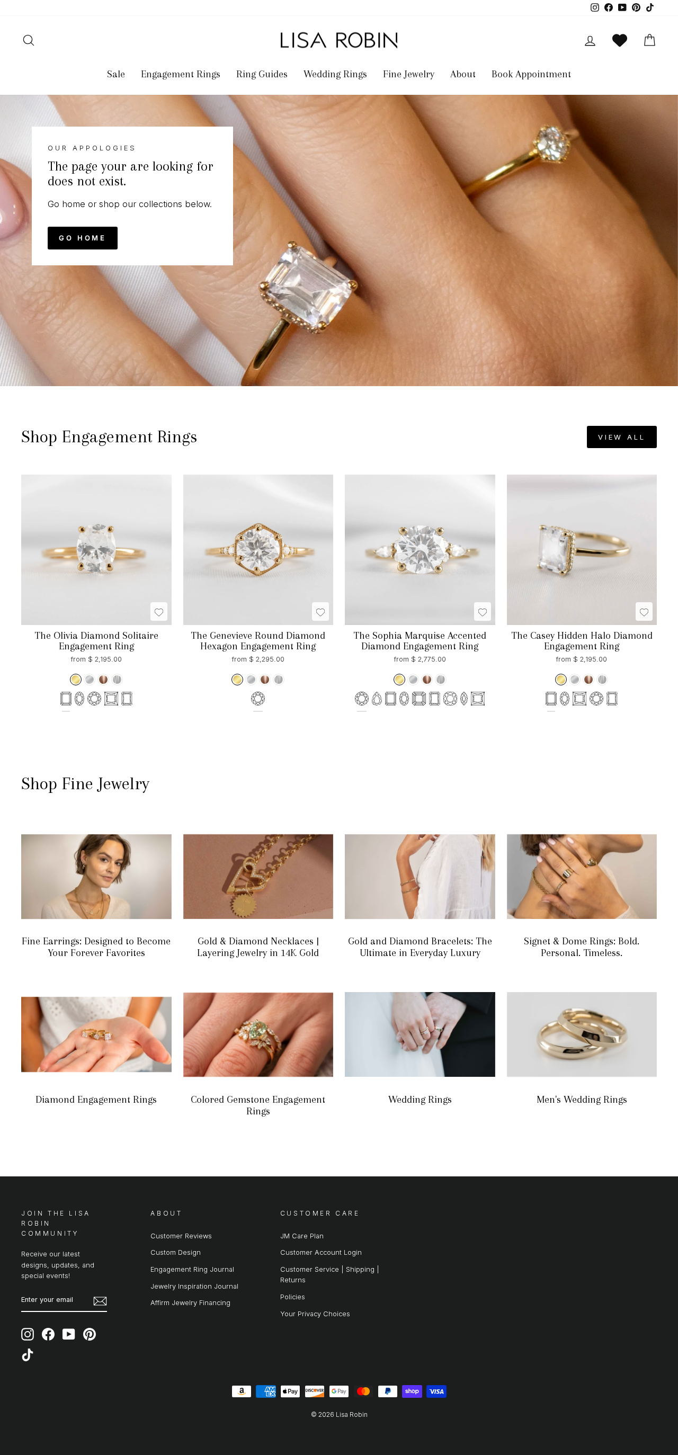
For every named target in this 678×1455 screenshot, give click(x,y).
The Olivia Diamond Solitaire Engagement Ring (96, 641)
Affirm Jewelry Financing (190, 1303)
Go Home (82, 238)
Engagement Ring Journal (192, 1269)
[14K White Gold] (89, 679)
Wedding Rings (335, 74)
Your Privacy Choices (315, 1314)
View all (622, 437)
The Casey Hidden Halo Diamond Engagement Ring (582, 641)
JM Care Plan (302, 1236)
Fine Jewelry (408, 74)
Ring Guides (262, 74)
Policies (292, 1297)
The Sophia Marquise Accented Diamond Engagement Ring (419, 641)
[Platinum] (117, 679)
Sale (116, 74)
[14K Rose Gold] (103, 679)
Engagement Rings (180, 74)
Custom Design (175, 1252)
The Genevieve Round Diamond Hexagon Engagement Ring (258, 641)
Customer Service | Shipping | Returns (329, 1274)
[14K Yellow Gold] (76, 679)
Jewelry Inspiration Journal (194, 1286)
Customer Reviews (181, 1236)
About (463, 74)
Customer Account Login (321, 1252)
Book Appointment (531, 74)
